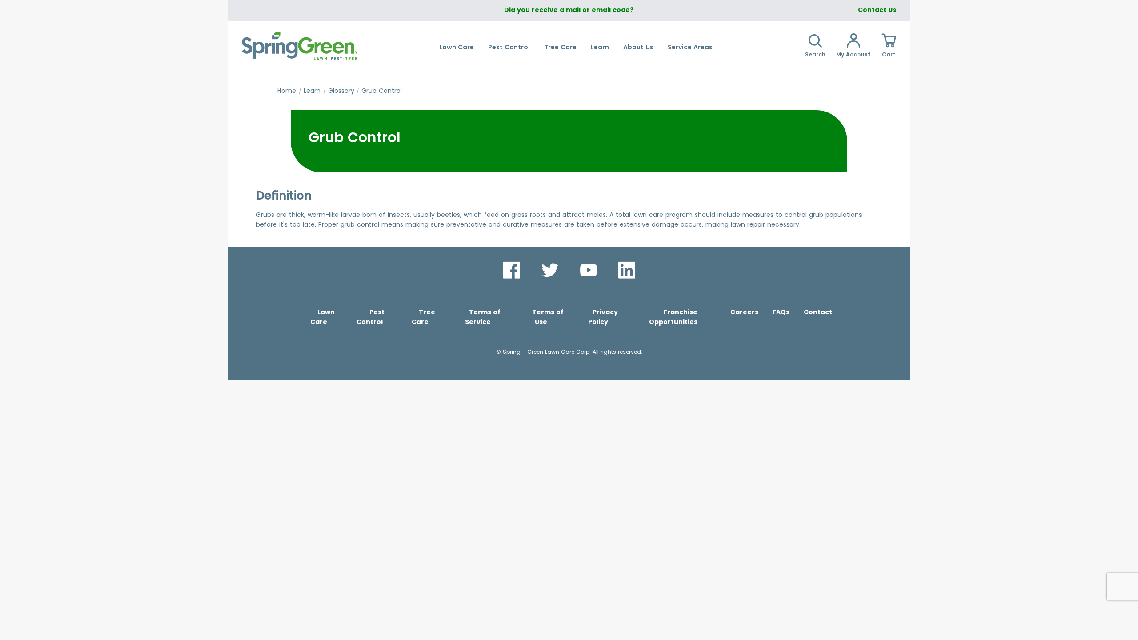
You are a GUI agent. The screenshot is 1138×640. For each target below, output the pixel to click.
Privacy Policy (603, 317)
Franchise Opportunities (673, 317)
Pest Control (509, 47)
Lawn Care (456, 47)
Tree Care (560, 47)
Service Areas (690, 47)
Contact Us (877, 9)
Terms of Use (548, 317)
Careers (744, 312)
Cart (888, 54)
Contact (818, 312)
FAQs (781, 312)
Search (815, 54)
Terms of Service (483, 317)
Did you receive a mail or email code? (568, 9)
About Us (638, 47)
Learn (600, 47)
